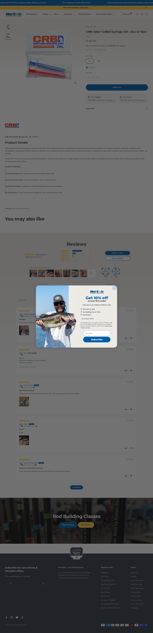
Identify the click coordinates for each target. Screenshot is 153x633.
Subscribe (97, 339)
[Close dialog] (114, 288)
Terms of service (85, 327)
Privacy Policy (108, 326)
